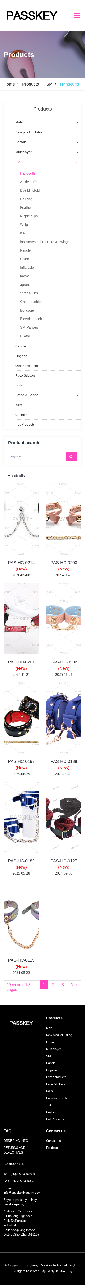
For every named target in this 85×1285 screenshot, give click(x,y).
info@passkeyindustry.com (22, 1192)
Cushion (51, 1112)
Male (49, 1028)
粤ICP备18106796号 (57, 1271)
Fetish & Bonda (56, 1098)
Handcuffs (16, 476)
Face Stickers (55, 1084)
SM (49, 84)
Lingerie (51, 1070)
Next (74, 985)
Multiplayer (53, 1049)
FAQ (7, 1131)
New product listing (59, 1035)
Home (9, 84)
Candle (50, 1063)
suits (49, 1105)
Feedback (53, 1147)
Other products (56, 1077)
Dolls (49, 1091)
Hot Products (55, 1119)
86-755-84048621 (24, 1181)
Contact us (56, 1131)
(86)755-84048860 (23, 1174)
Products (30, 84)
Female (51, 1042)
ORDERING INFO (16, 1141)
